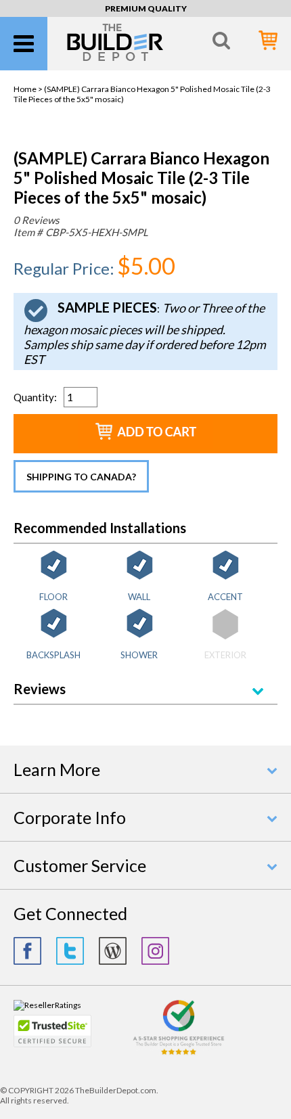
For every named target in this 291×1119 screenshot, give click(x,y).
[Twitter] (70, 951)
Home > (29, 89)
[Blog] (113, 951)
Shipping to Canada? (81, 476)
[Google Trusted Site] (179, 1053)
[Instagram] (155, 951)
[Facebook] (27, 951)
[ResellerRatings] (47, 1005)
